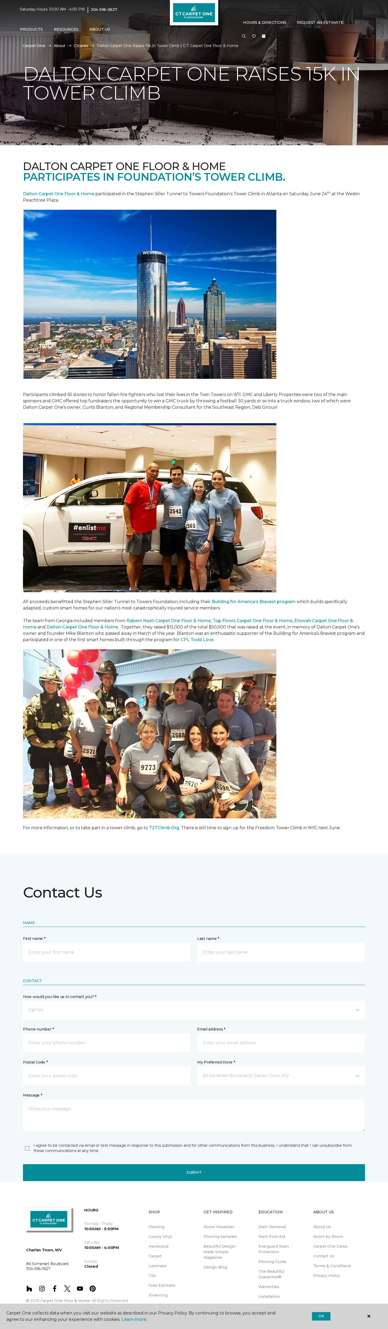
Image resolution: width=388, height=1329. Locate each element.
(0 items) (264, 36)
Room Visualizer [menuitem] (219, 1226)
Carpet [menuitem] (155, 1256)
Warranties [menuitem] (268, 1286)
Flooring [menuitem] (156, 1226)
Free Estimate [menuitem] (162, 1285)
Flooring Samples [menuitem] (220, 1236)
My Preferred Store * (216, 1062)
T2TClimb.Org (164, 827)
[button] (244, 36)
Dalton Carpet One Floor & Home (58, 193)
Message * (32, 1095)
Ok (321, 1316)
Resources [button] (66, 29)
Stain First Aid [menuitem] (271, 1236)
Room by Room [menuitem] (328, 1236)
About (59, 45)
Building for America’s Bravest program (254, 601)
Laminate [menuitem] (158, 1265)
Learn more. (134, 1319)
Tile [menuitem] (152, 1275)
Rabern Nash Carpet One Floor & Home (168, 620)
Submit (194, 1172)
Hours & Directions (264, 22)
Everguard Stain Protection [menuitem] (273, 1249)
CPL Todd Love (197, 639)
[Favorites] (254, 36)
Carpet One (34, 45)
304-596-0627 (104, 9)
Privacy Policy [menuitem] (326, 1275)
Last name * (208, 938)
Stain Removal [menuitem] (272, 1226)
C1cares (81, 45)
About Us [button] (99, 29)
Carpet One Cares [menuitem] (330, 1246)
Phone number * (38, 1029)
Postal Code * (35, 1062)
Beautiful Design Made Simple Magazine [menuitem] (219, 1252)
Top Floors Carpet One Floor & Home (252, 620)
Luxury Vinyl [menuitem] (160, 1236)
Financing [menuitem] (158, 1295)
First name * (34, 938)
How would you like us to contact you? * (59, 997)
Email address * (211, 1029)
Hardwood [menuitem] (158, 1246)
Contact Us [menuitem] (323, 1256)
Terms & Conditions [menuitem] (332, 1265)
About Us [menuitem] (322, 1226)
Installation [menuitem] (269, 1296)
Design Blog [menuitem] (215, 1267)
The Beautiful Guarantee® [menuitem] (271, 1274)
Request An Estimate (320, 22)
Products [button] (31, 29)
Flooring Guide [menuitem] (272, 1261)
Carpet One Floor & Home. (65, 1300)
